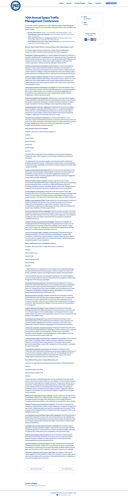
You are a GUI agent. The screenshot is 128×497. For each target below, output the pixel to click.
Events (69, 3)
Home (61, 3)
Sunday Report (80, 3)
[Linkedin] (92, 39)
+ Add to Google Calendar (36, 469)
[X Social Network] (89, 39)
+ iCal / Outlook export (66, 469)
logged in (33, 485)
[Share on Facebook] (86, 39)
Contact (98, 3)
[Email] (95, 39)
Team (90, 3)
